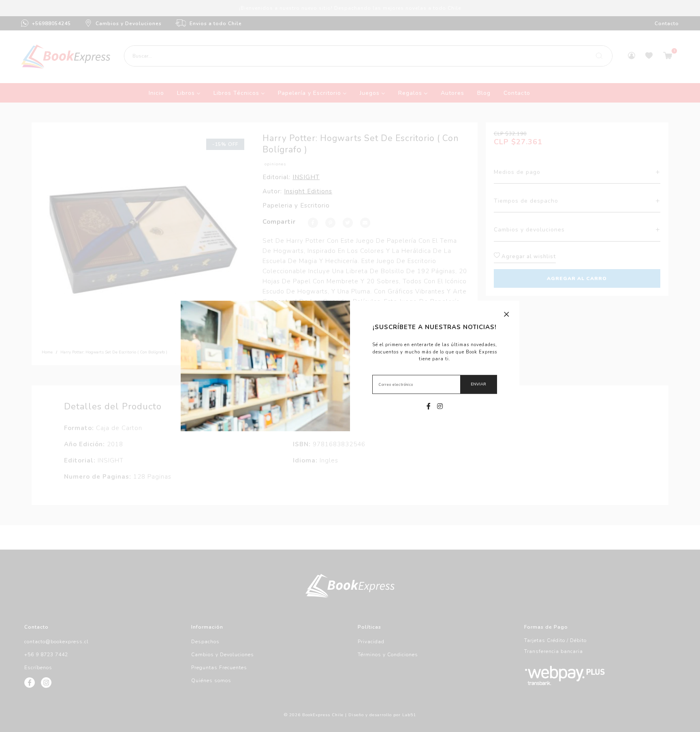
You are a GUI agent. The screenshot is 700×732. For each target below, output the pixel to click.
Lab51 (409, 715)
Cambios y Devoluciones (129, 23)
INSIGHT (306, 177)
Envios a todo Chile (216, 23)
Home (47, 352)
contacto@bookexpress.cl (56, 641)
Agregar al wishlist (528, 256)
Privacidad (371, 641)
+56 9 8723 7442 (46, 654)
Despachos (205, 641)
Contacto (667, 23)
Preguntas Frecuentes (219, 667)
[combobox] (368, 56)
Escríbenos (38, 667)
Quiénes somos (211, 680)
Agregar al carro (577, 278)
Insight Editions (308, 191)
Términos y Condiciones (388, 654)
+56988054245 (51, 23)
